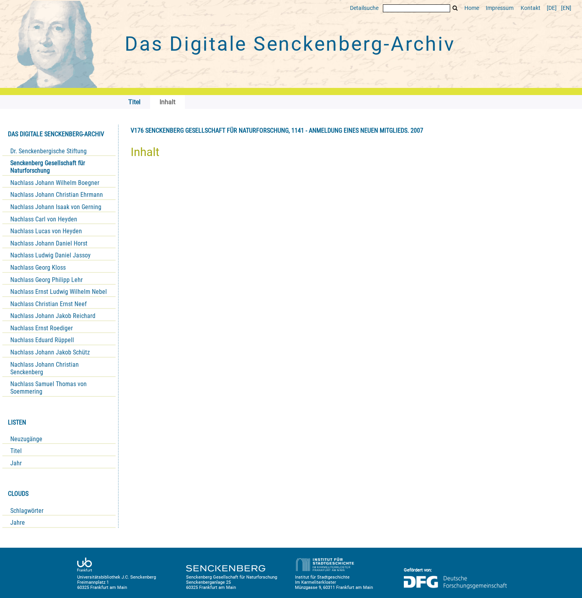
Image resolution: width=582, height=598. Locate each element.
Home (471, 8)
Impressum (500, 8)
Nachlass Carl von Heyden (43, 219)
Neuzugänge (26, 439)
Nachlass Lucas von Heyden (46, 231)
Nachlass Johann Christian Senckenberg (44, 368)
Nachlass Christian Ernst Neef (48, 304)
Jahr (16, 463)
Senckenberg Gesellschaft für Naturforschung (47, 166)
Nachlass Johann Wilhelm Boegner (54, 183)
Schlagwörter (27, 510)
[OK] (455, 8)
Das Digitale (290, 43)
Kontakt (530, 8)
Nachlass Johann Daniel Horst (48, 243)
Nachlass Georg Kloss (38, 267)
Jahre (17, 522)
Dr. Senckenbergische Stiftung (48, 151)
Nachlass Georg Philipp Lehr (46, 280)
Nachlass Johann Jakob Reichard (52, 316)
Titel (16, 451)
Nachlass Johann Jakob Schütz (50, 352)
